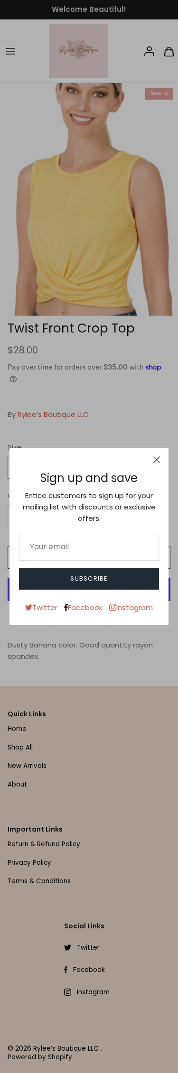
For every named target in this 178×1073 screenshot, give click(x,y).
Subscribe (88, 578)
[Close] (156, 459)
